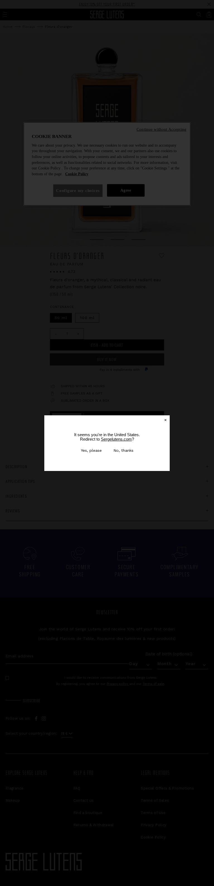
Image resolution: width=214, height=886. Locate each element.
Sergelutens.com (116, 439)
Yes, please (91, 450)
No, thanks (123, 450)
